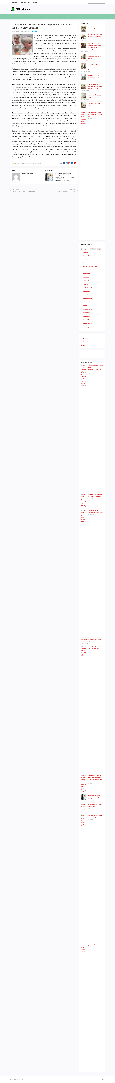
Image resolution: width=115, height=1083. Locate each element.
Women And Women (88, 309)
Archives (93, 249)
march (18, 163)
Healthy (51, 17)
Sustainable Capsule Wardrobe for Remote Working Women (94, 77)
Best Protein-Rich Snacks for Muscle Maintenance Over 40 (95, 56)
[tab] (85, 249)
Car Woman (86, 259)
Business (85, 252)
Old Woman (86, 277)
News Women (86, 273)
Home (15, 17)
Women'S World (87, 323)
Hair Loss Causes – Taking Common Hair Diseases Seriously (95, 496)
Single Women (87, 284)
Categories (85, 249)
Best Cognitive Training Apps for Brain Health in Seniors (94, 105)
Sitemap (35, 2)
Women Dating (74, 17)
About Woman (26, 17)
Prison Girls (86, 280)
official (22, 163)
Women (14, 163)
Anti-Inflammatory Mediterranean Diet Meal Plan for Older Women (95, 86)
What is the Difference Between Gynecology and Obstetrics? (63, 174)
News (85, 17)
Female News (39, 17)
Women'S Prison (87, 320)
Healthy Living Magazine (90, 266)
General (85, 263)
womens (39, 163)
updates (27, 163)
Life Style (61, 17)
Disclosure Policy (25, 2)
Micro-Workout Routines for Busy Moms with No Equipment (95, 36)
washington (33, 163)
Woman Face (86, 291)
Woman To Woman (88, 302)
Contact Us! (15, 2)
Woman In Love (87, 295)
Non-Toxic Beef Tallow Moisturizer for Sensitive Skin (95, 114)
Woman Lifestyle (87, 298)
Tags (99, 249)
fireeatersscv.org (18, 1079)
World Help (86, 327)
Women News (86, 312)
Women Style (86, 316)
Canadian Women (88, 256)
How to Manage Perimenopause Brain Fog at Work (95, 95)
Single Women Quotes (89, 288)
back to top (101, 1079)
